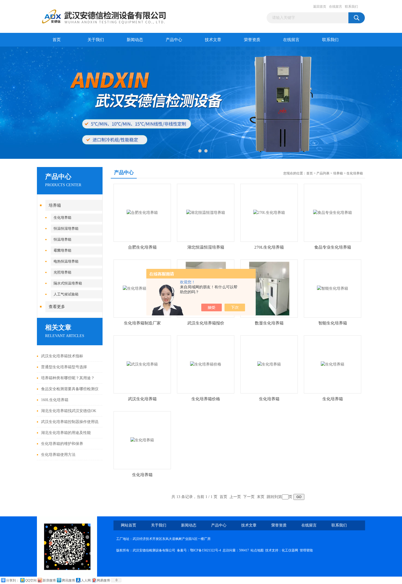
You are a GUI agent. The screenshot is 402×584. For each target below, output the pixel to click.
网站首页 (128, 525)
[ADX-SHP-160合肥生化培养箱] (142, 212)
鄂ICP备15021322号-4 (205, 550)
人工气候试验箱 (66, 294)
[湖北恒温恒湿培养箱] (205, 212)
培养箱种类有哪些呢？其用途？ (68, 378)
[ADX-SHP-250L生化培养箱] (332, 364)
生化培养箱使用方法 (58, 455)
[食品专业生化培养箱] (332, 212)
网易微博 (103, 580)
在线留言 (335, 6)
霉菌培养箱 (62, 250)
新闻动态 (135, 40)
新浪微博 (49, 580)
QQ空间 (31, 580)
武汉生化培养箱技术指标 (62, 356)
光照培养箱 (62, 272)
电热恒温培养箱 (66, 261)
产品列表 (323, 173)
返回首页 (319, 6)
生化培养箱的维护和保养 (62, 444)
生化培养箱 (62, 217)
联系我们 (351, 6)
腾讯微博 (68, 580)
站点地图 (257, 550)
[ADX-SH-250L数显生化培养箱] (269, 288)
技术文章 (213, 40)
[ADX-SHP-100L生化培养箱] (269, 364)
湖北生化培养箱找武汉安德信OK (68, 411)
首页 (57, 40)
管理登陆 (306, 550)
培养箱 (55, 205)
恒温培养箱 (62, 239)
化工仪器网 (290, 550)
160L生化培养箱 (54, 400)
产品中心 (174, 40)
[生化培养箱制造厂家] (142, 288)
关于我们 (96, 40)
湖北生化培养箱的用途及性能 (66, 433)
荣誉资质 (252, 40)
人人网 (86, 580)
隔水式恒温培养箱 (68, 283)
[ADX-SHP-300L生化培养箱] (142, 440)
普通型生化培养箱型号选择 (64, 367)
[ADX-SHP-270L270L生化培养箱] (269, 212)
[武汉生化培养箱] (142, 364)
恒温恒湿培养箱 (66, 228)
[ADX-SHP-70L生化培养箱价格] (205, 364)
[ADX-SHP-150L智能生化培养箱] (332, 288)
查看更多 (57, 306)
